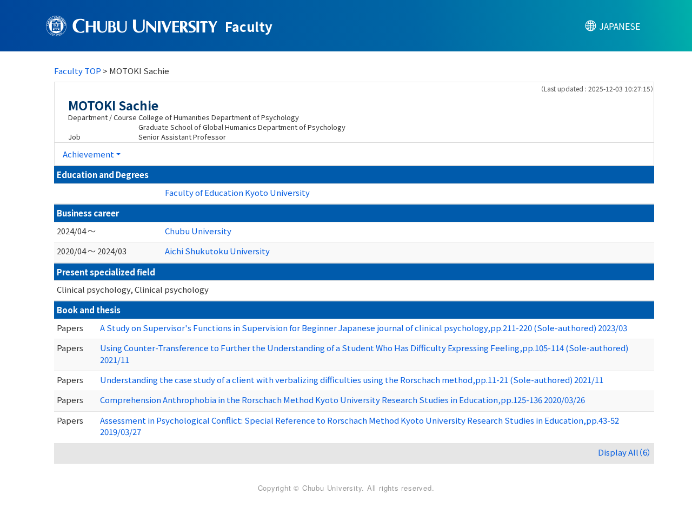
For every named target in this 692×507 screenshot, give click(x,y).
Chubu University (198, 230)
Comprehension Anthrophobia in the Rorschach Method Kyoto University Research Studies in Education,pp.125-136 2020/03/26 (342, 399)
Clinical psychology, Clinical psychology (133, 289)
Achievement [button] (88, 154)
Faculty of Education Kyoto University (237, 192)
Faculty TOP (77, 70)
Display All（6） (624, 452)
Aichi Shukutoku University (217, 250)
